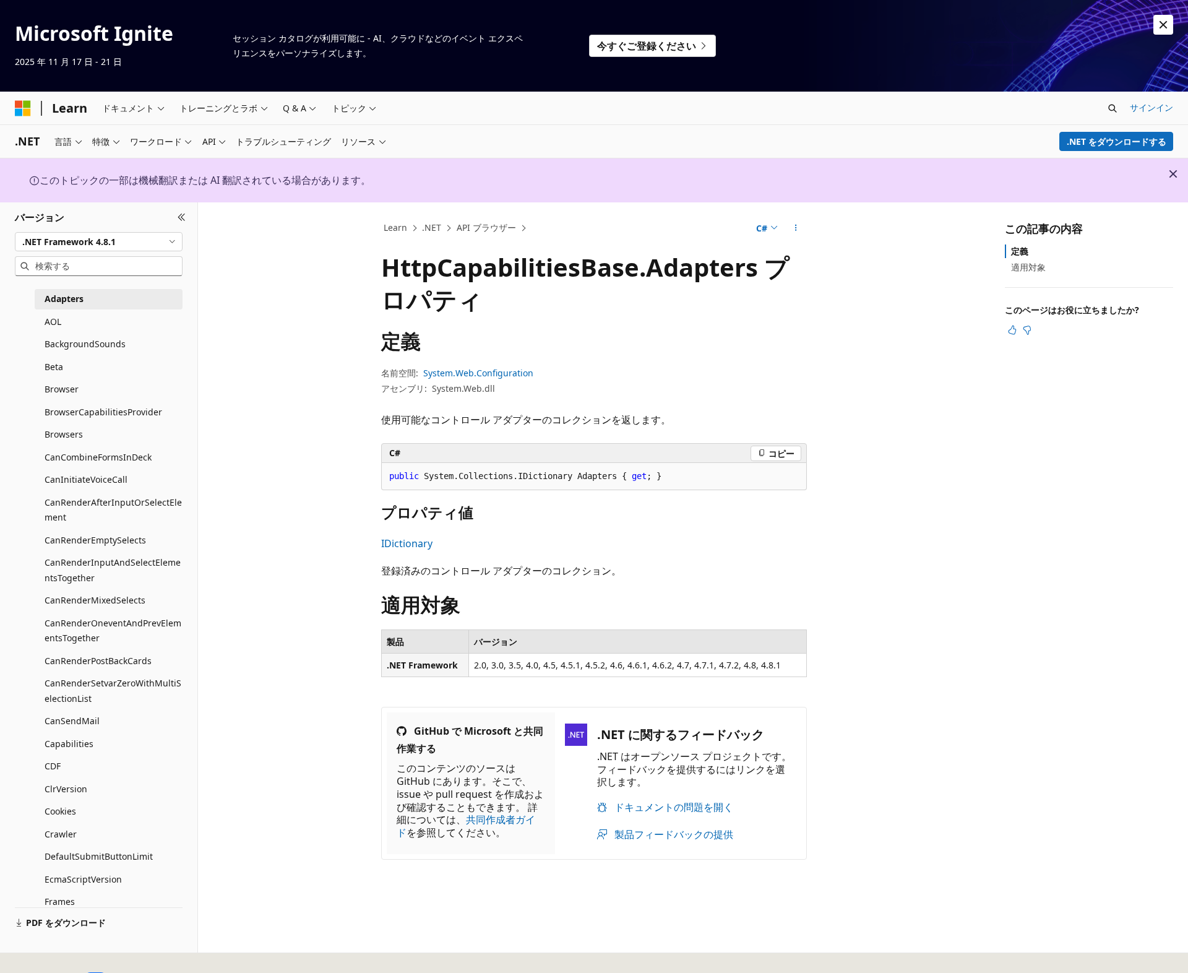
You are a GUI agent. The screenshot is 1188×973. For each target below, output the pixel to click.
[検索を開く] (1112, 108)
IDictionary (407, 543)
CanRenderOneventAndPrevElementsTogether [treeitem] (113, 630)
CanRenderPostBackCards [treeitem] (98, 661)
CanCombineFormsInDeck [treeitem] (98, 457)
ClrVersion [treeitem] (66, 789)
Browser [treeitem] (62, 389)
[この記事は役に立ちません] (1027, 329)
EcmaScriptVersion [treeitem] (83, 879)
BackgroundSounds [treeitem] (85, 344)
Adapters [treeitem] (64, 299)
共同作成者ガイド (466, 826)
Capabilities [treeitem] (69, 744)
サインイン (1151, 107)
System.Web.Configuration (478, 373)
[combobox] (99, 241)
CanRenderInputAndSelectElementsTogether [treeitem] (113, 570)
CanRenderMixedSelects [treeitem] (95, 600)
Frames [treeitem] (60, 901)
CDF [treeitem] (53, 766)
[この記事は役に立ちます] (1012, 329)
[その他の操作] (796, 228)
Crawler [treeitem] (61, 834)
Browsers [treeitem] (64, 434)
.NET (431, 227)
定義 (1019, 251)
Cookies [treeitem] (60, 811)
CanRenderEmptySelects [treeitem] (95, 540)
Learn (395, 227)
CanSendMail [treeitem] (72, 721)
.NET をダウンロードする (1116, 141)
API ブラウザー (486, 227)
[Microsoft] (23, 108)
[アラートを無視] (1163, 25)
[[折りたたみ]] (181, 217)
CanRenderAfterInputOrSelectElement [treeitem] (113, 510)
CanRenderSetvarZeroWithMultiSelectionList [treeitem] (113, 690)
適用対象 (1028, 267)
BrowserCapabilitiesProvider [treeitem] (103, 412)
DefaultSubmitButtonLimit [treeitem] (99, 856)
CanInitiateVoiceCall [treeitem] (86, 479)
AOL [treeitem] (53, 321)
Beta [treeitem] (54, 367)
